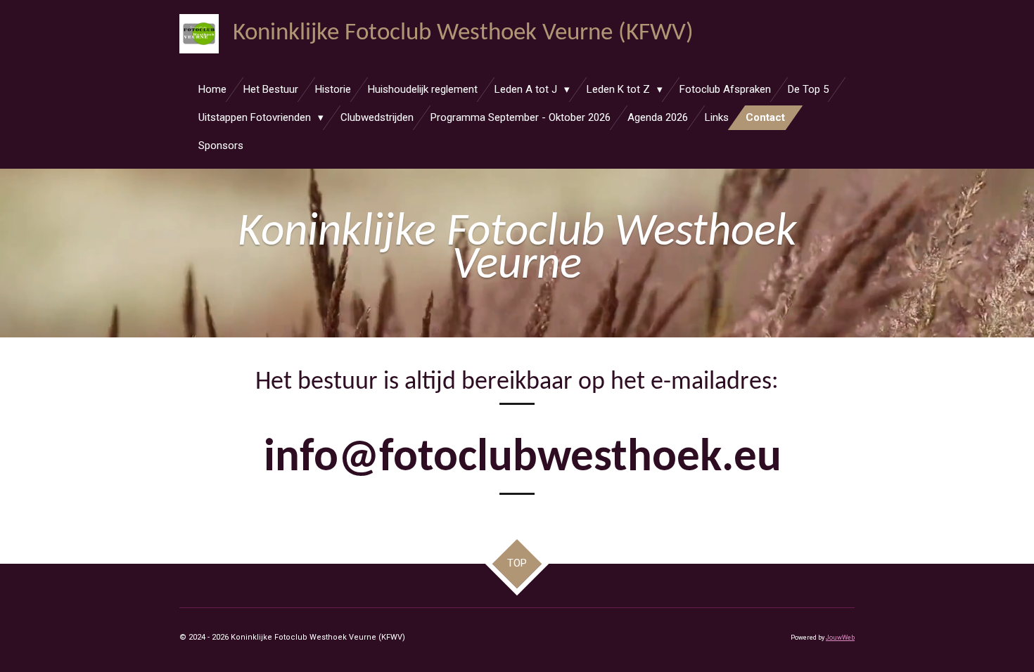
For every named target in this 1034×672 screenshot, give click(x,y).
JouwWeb (840, 637)
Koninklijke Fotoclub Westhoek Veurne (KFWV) (463, 33)
